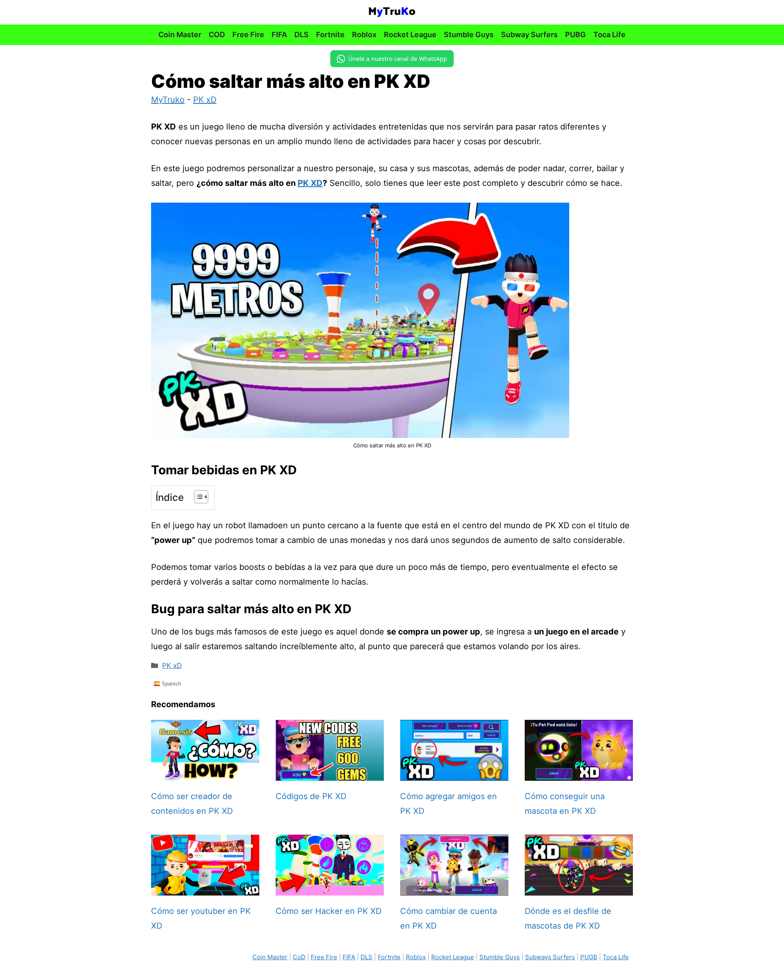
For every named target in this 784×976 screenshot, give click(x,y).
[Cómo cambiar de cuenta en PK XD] (454, 888)
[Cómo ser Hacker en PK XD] (330, 888)
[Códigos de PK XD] (330, 773)
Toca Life (609, 34)
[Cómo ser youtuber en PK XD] (205, 888)
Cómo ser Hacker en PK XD (328, 911)
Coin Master (179, 34)
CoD (299, 957)
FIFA (279, 34)
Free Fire (248, 34)
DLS (301, 34)
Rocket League (410, 34)
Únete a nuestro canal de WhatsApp (397, 59)
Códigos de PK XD (311, 796)
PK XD (310, 183)
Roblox (364, 34)
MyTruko (168, 100)
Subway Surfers (529, 34)
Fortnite (330, 34)
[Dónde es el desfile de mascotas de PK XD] (579, 888)
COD (217, 34)
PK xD (204, 100)
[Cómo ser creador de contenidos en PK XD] (205, 773)
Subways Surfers (550, 957)
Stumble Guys (469, 34)
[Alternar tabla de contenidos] (197, 497)
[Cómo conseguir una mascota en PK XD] (579, 773)
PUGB (588, 957)
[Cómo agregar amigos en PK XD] (454, 773)
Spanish (170, 684)
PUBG (575, 34)
